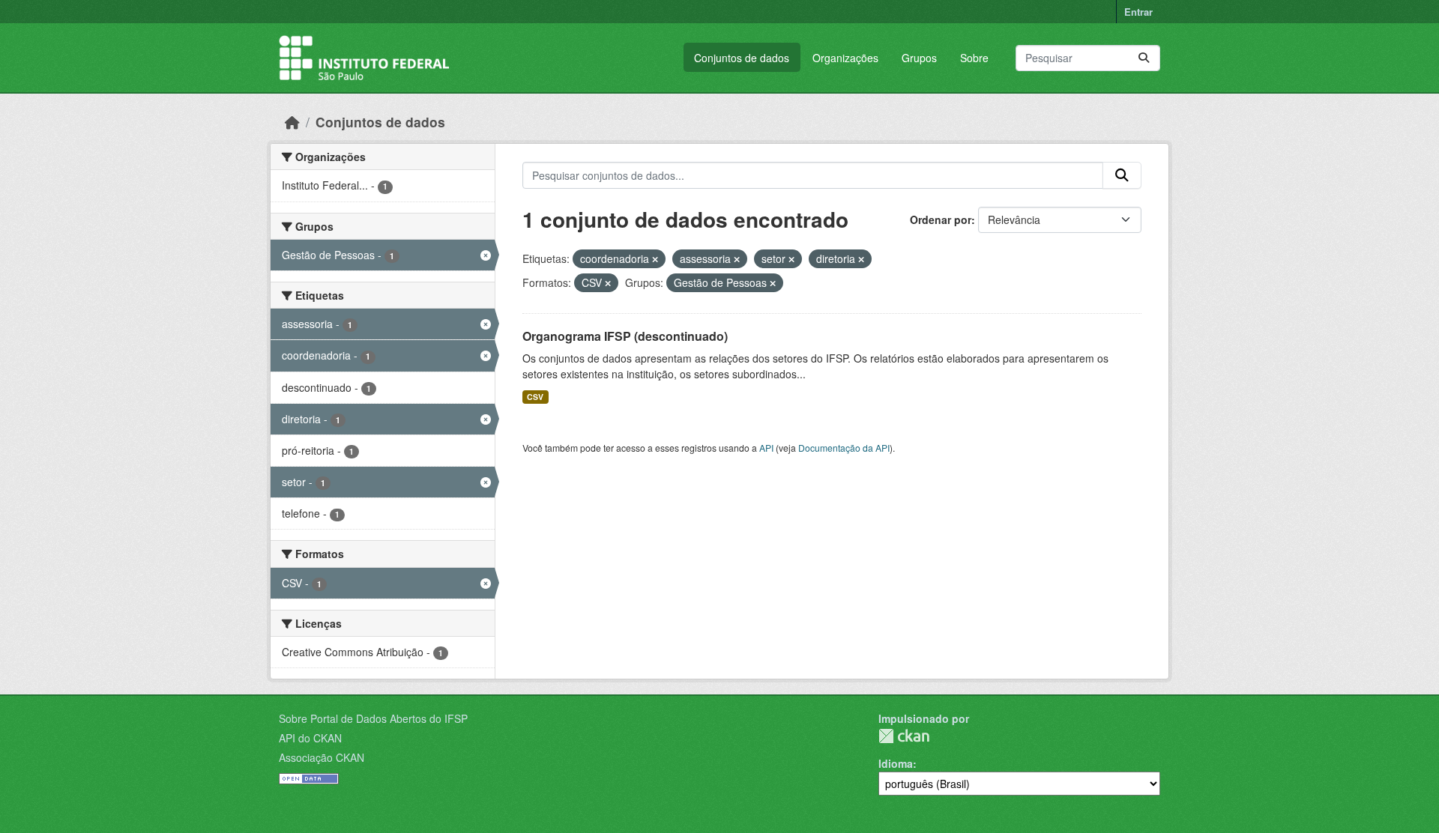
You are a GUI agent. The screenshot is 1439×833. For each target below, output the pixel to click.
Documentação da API (844, 447)
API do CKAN (310, 737)
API (766, 447)
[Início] (292, 121)
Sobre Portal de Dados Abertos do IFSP (373, 718)
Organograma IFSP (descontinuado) (625, 336)
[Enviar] (1144, 58)
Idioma (895, 763)
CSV (535, 396)
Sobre (974, 57)
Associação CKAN (321, 757)
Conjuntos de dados (741, 57)
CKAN (903, 736)
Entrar (1138, 11)
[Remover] (655, 259)
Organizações (845, 57)
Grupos (919, 57)
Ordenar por (940, 219)
